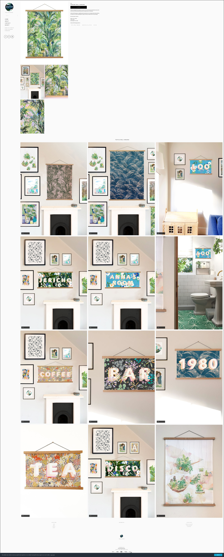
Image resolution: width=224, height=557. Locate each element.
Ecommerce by (121, 547)
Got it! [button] (218, 554)
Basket (7, 25)
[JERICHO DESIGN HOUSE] (11, 7)
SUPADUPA (121, 548)
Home (6, 19)
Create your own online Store (121, 549)
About (7, 21)
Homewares (7, 30)
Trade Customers (9, 29)
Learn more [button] (52, 554)
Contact (7, 23)
